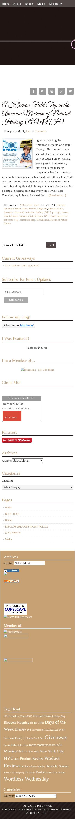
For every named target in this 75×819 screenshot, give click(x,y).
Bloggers (10, 722)
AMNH (32, 208)
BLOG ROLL (12, 513)
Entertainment (51, 730)
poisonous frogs (11, 219)
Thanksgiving (18, 773)
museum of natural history (31, 216)
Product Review (32, 758)
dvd (29, 730)
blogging (23, 722)
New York (33, 751)
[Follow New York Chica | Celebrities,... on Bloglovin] (18, 327)
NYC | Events (26, 205)
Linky (20, 745)
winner (61, 772)
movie (57, 744)
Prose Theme (33, 809)
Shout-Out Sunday (57, 766)
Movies (10, 751)
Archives (7, 460)
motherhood (44, 745)
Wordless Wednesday (26, 779)
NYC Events (50, 216)
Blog (63, 716)
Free (42, 738)
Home (5, 3)
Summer (7, 773)
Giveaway (56, 737)
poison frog (62, 216)
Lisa (28, 131)
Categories (7, 480)
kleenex (65, 212)
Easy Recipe (38, 729)
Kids (13, 745)
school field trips (27, 219)
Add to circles (10, 417)
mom (32, 745)
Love (26, 745)
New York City (52, 751)
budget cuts (42, 208)
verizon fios (51, 772)
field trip (39, 212)
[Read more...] (57, 195)
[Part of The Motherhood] (18, 660)
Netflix (22, 751)
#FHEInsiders (11, 716)
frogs (58, 212)
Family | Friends (24, 738)
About (17, 3)
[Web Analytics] (11, 581)
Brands (29, 3)
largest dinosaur (11, 216)
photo (16, 759)
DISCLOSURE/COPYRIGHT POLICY (26, 526)
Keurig (7, 745)
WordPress (33, 813)
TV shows (30, 772)
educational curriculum (24, 212)
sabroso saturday (37, 766)
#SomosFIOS (26, 716)
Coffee (41, 722)
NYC (8, 758)
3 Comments (41, 131)
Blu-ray (33, 722)
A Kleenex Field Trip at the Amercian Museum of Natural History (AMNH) (36, 114)
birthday (56, 716)
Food (36, 738)
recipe (25, 766)
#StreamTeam (42, 716)
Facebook (9, 738)
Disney (20, 729)
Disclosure (55, 3)
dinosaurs (8, 212)
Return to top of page (37, 805)
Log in (45, 813)
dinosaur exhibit (55, 208)
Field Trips (49, 212)
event (62, 729)
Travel (36, 205)
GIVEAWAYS (13, 533)
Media (41, 3)
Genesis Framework (58, 809)
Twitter (41, 772)
